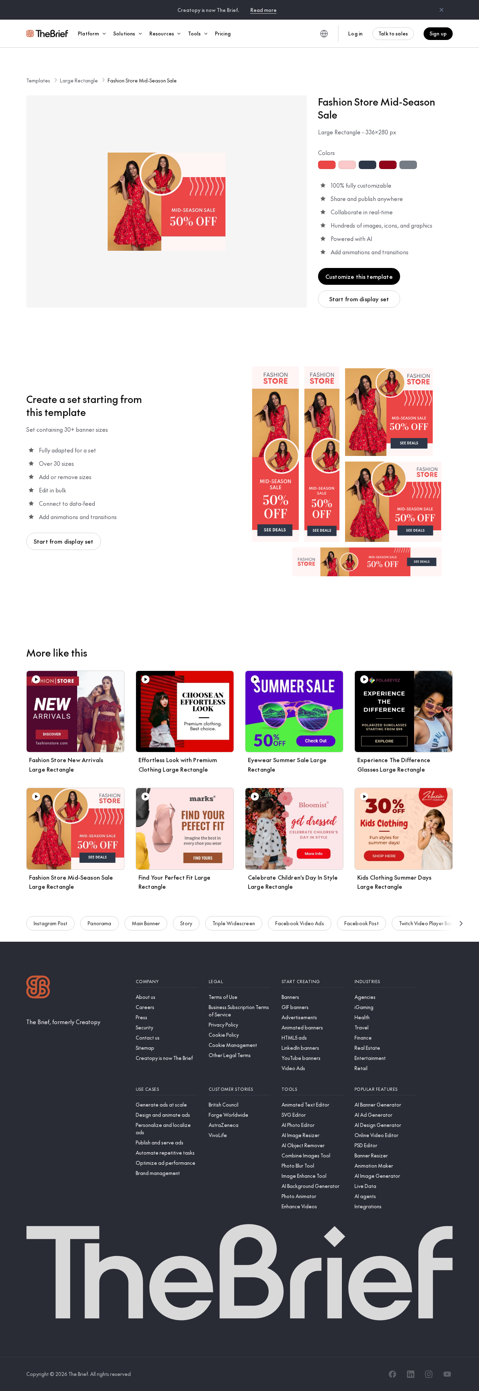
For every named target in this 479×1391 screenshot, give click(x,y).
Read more (263, 9)
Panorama (99, 923)
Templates (38, 80)
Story (186, 923)
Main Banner (146, 923)
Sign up (438, 33)
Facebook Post (361, 923)
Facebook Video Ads (299, 923)
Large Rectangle (79, 80)
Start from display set (359, 299)
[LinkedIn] (410, 1374)
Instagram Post (50, 923)
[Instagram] (428, 1374)
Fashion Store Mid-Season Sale (142, 80)
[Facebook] (392, 1374)
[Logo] (38, 987)
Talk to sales (393, 33)
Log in (355, 33)
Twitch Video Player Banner (429, 923)
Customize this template (359, 276)
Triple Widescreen (233, 923)
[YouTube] (447, 1374)
